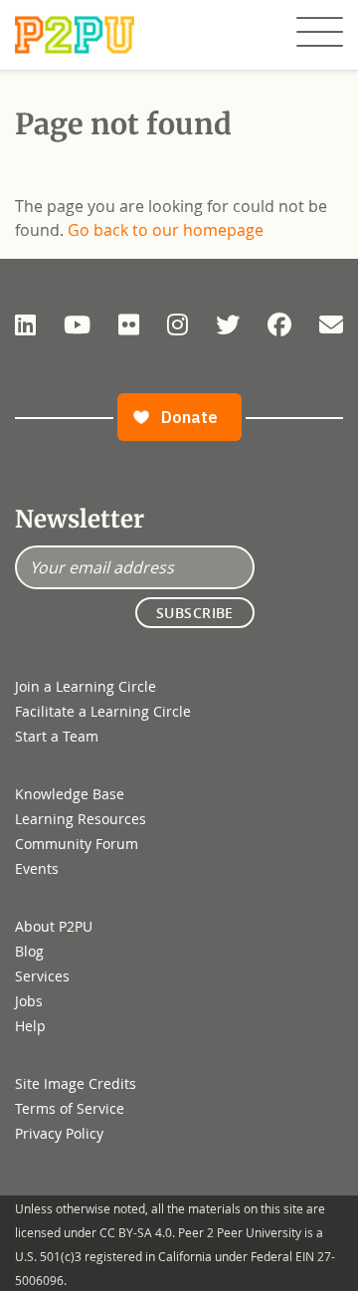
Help (30, 1025)
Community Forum (76, 843)
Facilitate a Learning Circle (103, 711)
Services (42, 976)
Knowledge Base (69, 793)
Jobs (29, 1000)
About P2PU (53, 926)
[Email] (331, 324)
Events (37, 868)
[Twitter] (228, 324)
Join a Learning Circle (85, 686)
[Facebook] (279, 324)
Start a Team (56, 736)
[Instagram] (177, 324)
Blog (29, 951)
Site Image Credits (75, 1083)
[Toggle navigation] (319, 33)
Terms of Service (69, 1108)
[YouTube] (77, 324)
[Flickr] (128, 324)
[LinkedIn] (25, 324)
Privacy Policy (59, 1133)
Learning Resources (80, 818)
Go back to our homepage (166, 230)
